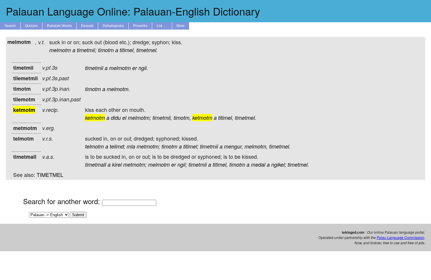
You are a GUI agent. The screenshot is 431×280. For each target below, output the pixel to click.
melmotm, (256, 146)
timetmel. (147, 50)
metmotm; (148, 146)
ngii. (143, 67)
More (181, 26)
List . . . (162, 26)
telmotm (94, 146)
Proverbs (140, 26)
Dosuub (87, 26)
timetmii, (162, 117)
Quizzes (31, 26)
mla (131, 146)
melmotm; (139, 117)
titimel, (127, 50)
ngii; (182, 164)
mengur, (233, 146)
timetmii (94, 67)
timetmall (95, 164)
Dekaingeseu (113, 26)
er (134, 67)
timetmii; (86, 50)
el (124, 117)
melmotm (60, 50)
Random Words (59, 26)
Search (10, 26)
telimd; (117, 146)
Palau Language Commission (400, 237)
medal (258, 164)
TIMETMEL (50, 174)
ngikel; (278, 164)
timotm (106, 50)
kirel (117, 164)
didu (116, 117)
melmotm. (118, 89)
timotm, (182, 117)
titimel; (190, 146)
